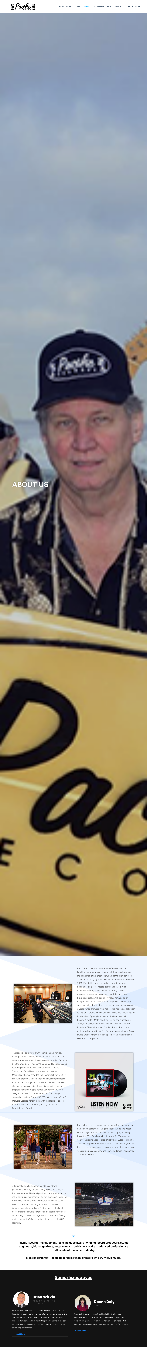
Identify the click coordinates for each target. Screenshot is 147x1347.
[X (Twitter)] (129, 6)
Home (61, 6)
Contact (117, 6)
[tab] (40, 1334)
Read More (20, 1334)
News (68, 6)
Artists (77, 6)
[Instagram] (132, 6)
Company (86, 6)
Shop (109, 6)
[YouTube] (139, 6)
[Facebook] (135, 6)
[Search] (125, 6)
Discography (98, 6)
